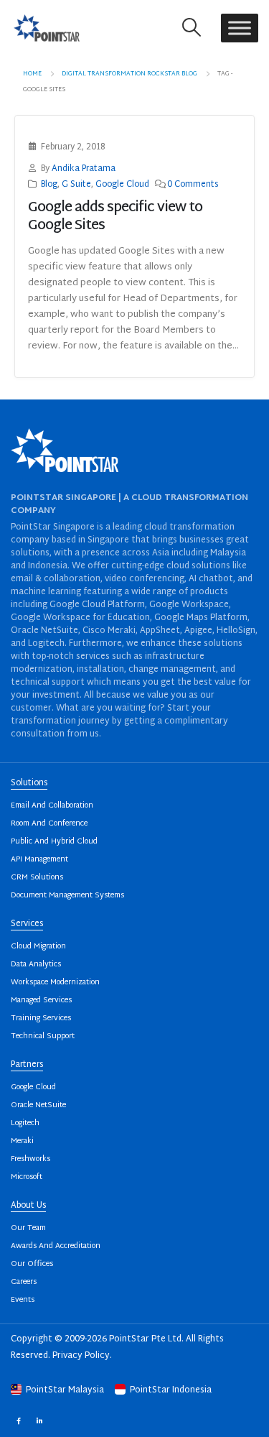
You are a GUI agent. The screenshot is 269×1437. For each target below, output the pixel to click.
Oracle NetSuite (38, 1105)
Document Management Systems (67, 895)
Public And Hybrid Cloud (54, 842)
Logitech (25, 1123)
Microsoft (26, 1177)
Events (22, 1300)
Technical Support (43, 1036)
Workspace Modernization (55, 982)
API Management (39, 860)
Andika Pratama (83, 169)
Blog (49, 185)
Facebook (18, 1420)
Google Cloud (122, 185)
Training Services (41, 1018)
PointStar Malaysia (65, 1390)
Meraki (22, 1141)
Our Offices (32, 1264)
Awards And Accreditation (55, 1246)
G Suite (76, 185)
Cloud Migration (38, 946)
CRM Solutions (37, 877)
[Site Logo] (46, 27)
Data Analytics (36, 964)
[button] (192, 28)
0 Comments (192, 185)
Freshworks (30, 1159)
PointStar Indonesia (170, 1390)
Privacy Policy (81, 1356)
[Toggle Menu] (239, 27)
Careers (24, 1282)
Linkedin (39, 1420)
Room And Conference (49, 824)
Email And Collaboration (52, 806)
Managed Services (41, 1000)
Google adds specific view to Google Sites (115, 217)
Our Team (28, 1228)
